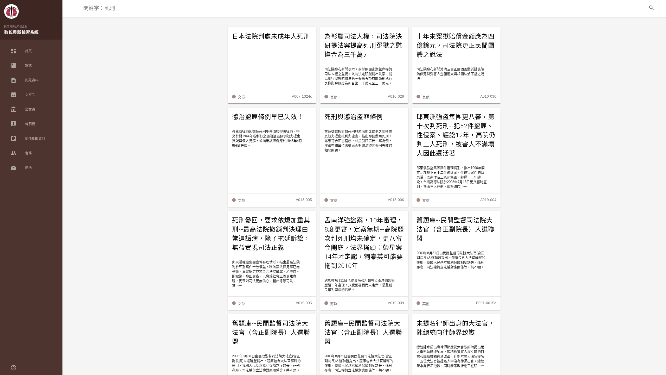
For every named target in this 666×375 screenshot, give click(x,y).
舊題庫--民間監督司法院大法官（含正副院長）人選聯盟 (456, 229)
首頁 (21, 51)
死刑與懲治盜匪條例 (353, 117)
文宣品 (22, 95)
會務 (21, 153)
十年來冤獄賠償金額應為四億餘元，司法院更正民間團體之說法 (456, 45)
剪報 (333, 304)
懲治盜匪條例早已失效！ (268, 117)
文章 (241, 97)
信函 (21, 168)
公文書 (22, 109)
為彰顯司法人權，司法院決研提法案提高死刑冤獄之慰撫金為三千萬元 (363, 45)
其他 (333, 97)
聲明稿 (22, 124)
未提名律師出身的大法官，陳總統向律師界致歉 (456, 328)
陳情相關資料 (27, 138)
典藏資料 (24, 80)
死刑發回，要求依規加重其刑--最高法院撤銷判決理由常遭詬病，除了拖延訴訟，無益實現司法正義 (271, 234)
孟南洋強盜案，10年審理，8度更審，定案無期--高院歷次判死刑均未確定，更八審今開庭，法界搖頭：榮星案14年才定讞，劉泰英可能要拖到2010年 (364, 243)
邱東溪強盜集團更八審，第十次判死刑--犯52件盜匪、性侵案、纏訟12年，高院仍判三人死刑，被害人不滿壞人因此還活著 (456, 135)
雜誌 (21, 66)
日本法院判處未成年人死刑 (271, 36)
